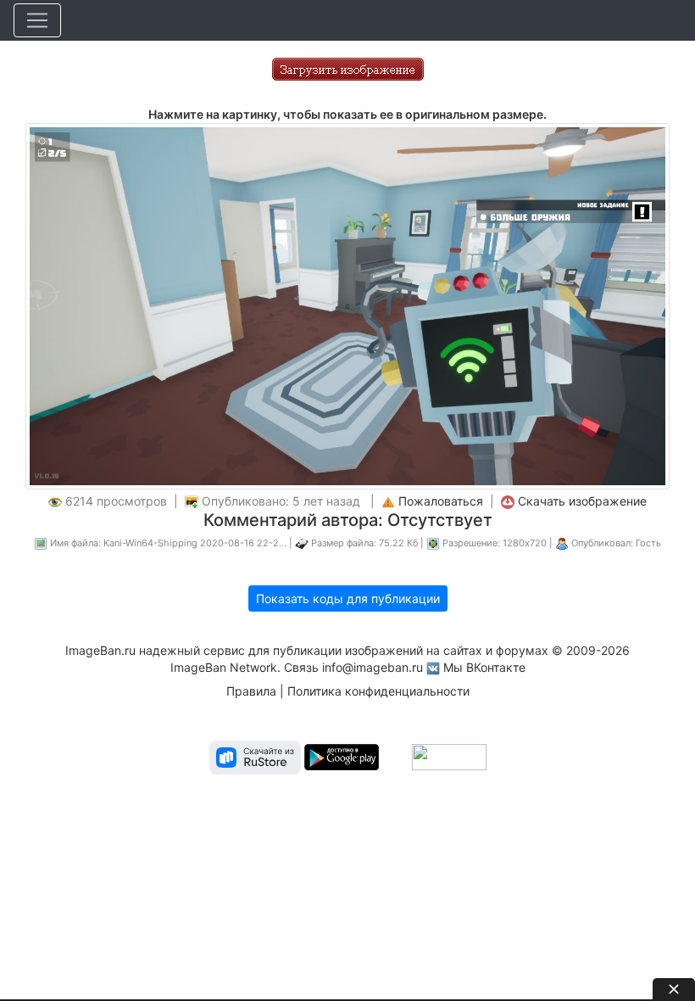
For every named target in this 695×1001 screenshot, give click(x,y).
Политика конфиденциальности (378, 691)
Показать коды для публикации (348, 598)
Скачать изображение (582, 501)
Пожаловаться (440, 501)
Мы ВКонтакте (484, 667)
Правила (251, 691)
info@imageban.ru (372, 667)
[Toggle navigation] (37, 20)
